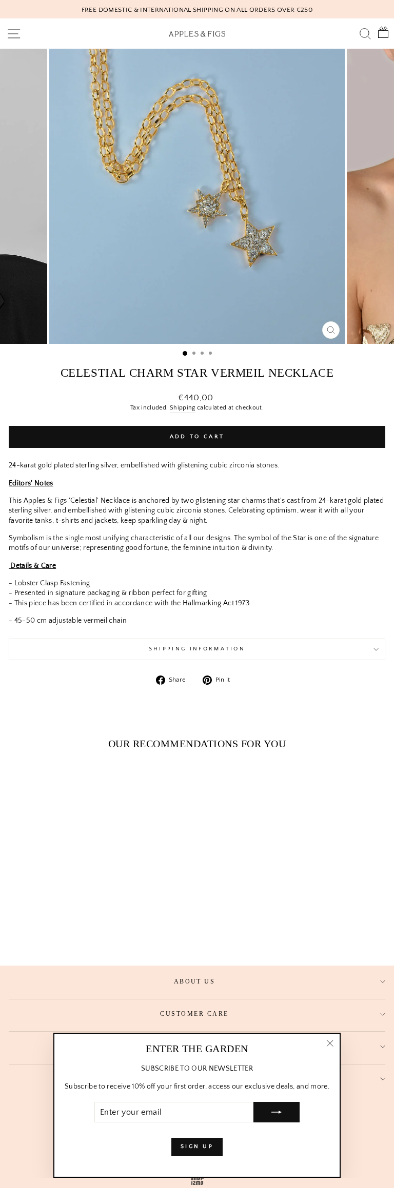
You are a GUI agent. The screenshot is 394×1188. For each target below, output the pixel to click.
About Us (194, 981)
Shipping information (197, 649)
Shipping (182, 407)
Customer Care (194, 1013)
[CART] (380, 33)
